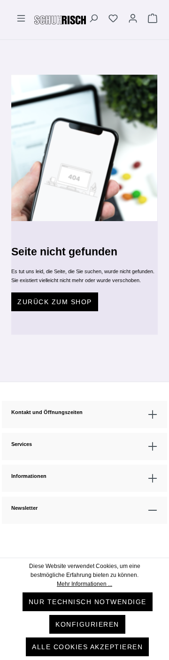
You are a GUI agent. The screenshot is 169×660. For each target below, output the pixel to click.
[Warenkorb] (150, 19)
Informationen (28, 476)
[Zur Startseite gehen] (60, 19)
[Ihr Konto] (133, 19)
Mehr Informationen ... (84, 584)
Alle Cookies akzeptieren (87, 647)
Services (21, 444)
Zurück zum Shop (54, 302)
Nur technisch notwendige (87, 602)
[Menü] (21, 19)
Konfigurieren (87, 624)
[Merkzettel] (113, 19)
